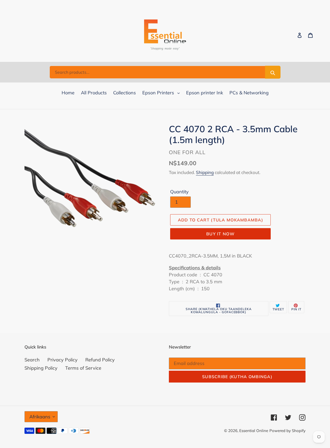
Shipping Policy (40, 368)
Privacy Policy (62, 360)
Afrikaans (39, 417)
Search (32, 360)
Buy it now (220, 233)
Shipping (205, 172)
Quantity (179, 192)
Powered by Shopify (287, 430)
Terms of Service (83, 368)
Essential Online (253, 430)
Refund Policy (100, 360)
